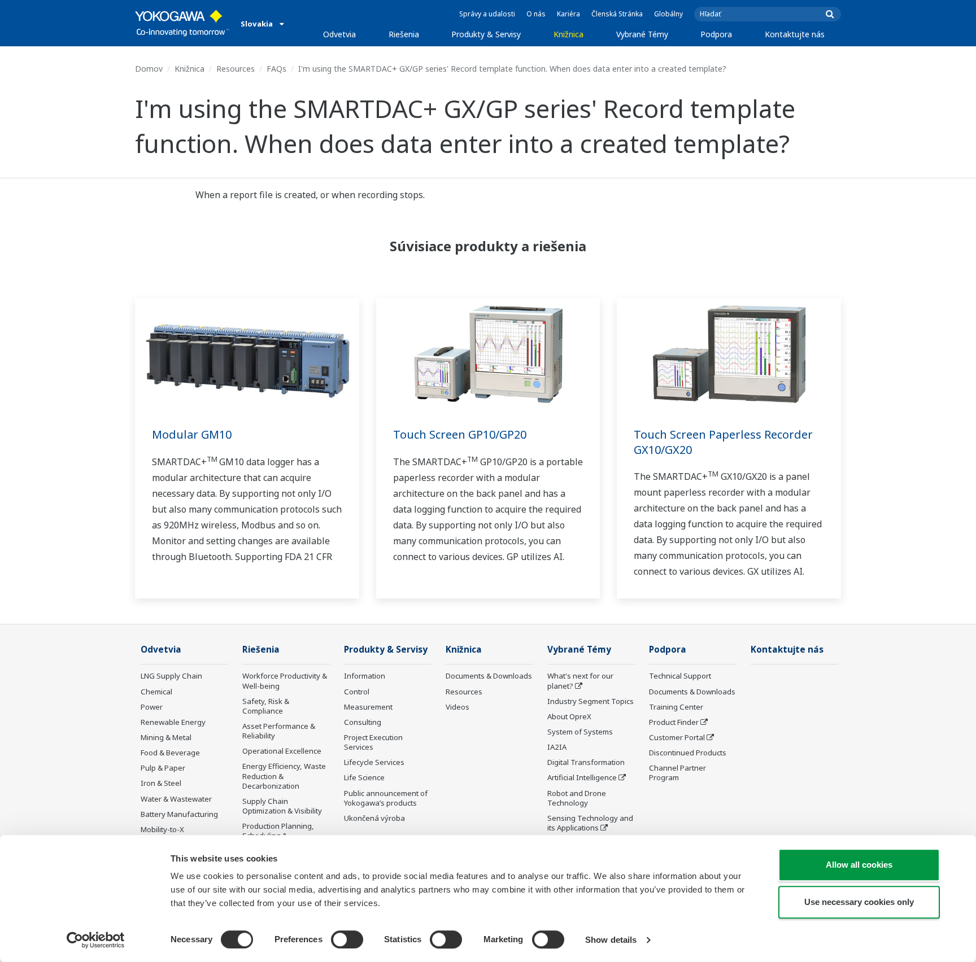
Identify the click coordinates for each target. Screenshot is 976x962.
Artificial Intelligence (582, 777)
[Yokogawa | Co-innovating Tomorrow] (182, 23)
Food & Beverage (170, 752)
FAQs (276, 68)
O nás (536, 14)
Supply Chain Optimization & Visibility (282, 806)
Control (356, 691)
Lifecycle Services (374, 762)
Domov (149, 68)
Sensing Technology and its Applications (590, 823)
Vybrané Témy (642, 34)
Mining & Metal (166, 737)
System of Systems (580, 732)
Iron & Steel (161, 783)
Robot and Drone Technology (576, 798)
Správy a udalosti (487, 14)
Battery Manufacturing (179, 814)
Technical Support (680, 676)
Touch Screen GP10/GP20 (459, 434)
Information (364, 676)
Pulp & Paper (163, 768)
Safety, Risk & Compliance (265, 706)
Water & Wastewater (176, 799)
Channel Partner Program (677, 772)
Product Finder (674, 722)
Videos (457, 707)
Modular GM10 (192, 434)
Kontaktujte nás (795, 34)
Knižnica (568, 34)
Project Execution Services (373, 742)
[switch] (347, 939)
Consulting (362, 722)
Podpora (716, 34)
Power (152, 707)
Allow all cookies (859, 864)
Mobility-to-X (162, 829)
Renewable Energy (173, 722)
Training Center (676, 707)
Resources (235, 68)
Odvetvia (339, 34)
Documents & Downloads (489, 676)
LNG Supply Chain (171, 676)
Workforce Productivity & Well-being (284, 680)
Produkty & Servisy (486, 34)
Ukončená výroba (374, 818)
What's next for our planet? (580, 680)
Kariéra (568, 14)
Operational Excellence (281, 751)
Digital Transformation (586, 762)
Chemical (156, 691)
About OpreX (569, 716)
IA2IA (557, 747)
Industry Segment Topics (590, 701)
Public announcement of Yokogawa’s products (386, 798)
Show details (611, 939)
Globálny (668, 14)
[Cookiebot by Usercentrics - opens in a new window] (95, 940)
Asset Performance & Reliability (278, 731)
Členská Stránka (617, 14)
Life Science (364, 777)
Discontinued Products (687, 752)
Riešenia (404, 34)
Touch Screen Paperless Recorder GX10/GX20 (723, 442)
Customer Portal (677, 737)
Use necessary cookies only (859, 902)
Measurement (368, 707)
